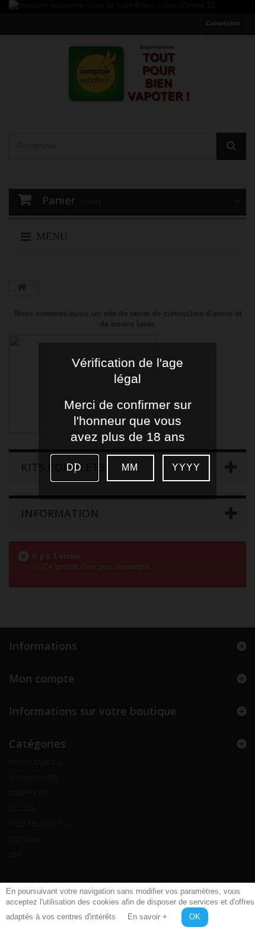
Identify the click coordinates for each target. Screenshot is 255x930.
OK (194, 916)
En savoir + (147, 916)
